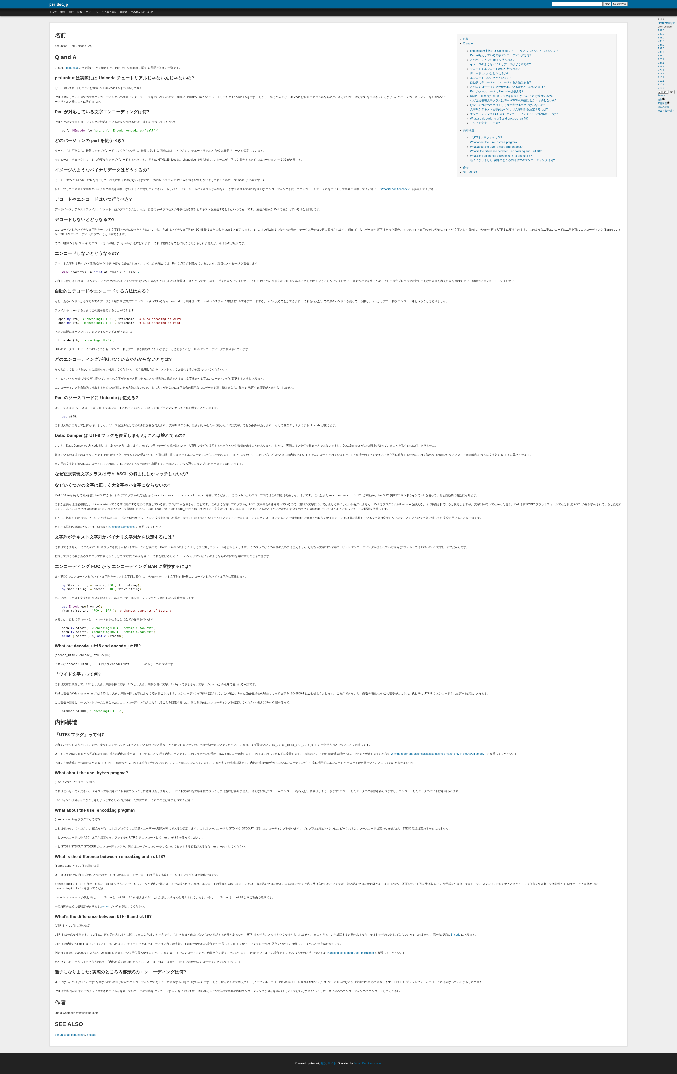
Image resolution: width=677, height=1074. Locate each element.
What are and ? (499, 118)
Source (661, 95)
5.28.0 (661, 55)
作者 (466, 167)
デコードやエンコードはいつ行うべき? (495, 68)
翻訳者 (123, 12)
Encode (455, 934)
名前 (466, 38)
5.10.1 (661, 84)
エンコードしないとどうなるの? (490, 77)
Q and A (468, 43)
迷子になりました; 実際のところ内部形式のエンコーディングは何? (512, 160)
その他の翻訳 (109, 12)
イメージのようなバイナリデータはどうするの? (500, 64)
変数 (79, 12)
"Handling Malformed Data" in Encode (350, 952)
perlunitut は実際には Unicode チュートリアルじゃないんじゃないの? (514, 50)
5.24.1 (661, 63)
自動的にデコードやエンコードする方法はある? (500, 82)
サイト (332, 1063)
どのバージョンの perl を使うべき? (492, 59)
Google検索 (619, 3)
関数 (71, 12)
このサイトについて (142, 12)
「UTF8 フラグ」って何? (486, 137)
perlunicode (62, 1034)
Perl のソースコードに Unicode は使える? (496, 91)
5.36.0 (661, 41)
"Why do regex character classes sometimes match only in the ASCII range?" (437, 753)
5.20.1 (661, 70)
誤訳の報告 (663, 107)
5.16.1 (661, 77)
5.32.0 (661, 48)
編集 (660, 99)
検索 (607, 3)
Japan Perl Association (368, 1063)
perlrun (105, 906)
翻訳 (323, 1063)
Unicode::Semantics (122, 526)
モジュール (92, 12)
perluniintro (78, 1034)
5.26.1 (661, 59)
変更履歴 (662, 103)
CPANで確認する (666, 23)
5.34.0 (661, 45)
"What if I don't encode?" (395, 189)
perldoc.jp (58, 4)
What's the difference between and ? (501, 155)
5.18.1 (661, 73)
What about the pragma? (493, 142)
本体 (62, 12)
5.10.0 (661, 88)
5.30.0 (661, 52)
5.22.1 (661, 66)
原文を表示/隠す (666, 110)
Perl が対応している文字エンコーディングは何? (500, 55)
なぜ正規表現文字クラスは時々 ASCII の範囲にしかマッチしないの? (513, 100)
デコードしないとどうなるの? (489, 73)
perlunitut (72, 67)
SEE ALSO (470, 172)
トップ (53, 12)
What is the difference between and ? (506, 151)
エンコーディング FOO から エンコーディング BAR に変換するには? (514, 113)
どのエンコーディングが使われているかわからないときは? (507, 86)
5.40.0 (661, 34)
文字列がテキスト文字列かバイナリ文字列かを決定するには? (509, 109)
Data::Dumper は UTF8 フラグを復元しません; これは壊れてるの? (511, 95)
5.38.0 (661, 37)
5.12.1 (661, 81)
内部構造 (468, 130)
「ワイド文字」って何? (485, 122)
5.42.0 (661, 30)
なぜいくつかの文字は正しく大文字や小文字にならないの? (507, 104)
